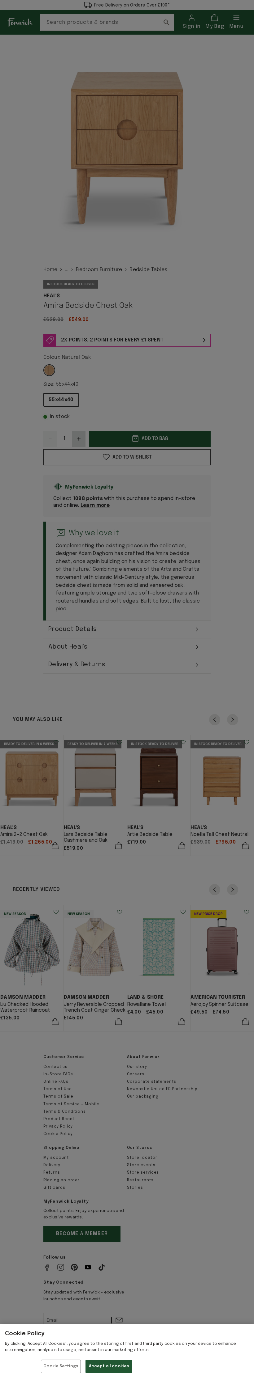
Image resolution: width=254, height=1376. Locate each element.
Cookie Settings (60, 1366)
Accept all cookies (109, 1366)
